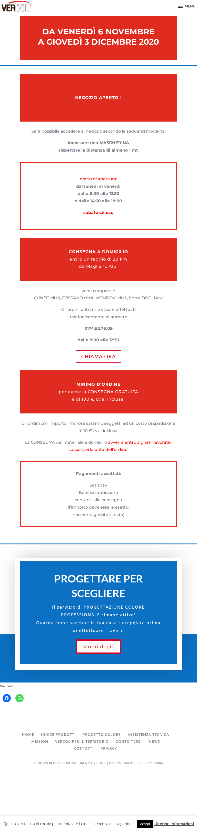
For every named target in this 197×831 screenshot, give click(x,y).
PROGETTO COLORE (102, 734)
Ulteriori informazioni (174, 823)
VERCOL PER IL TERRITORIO (82, 741)
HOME (28, 734)
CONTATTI (84, 748)
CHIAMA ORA (98, 356)
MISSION (39, 741)
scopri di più (98, 646)
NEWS (154, 741)
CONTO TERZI (129, 741)
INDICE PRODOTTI (58, 734)
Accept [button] (145, 824)
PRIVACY (109, 748)
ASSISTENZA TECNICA (148, 734)
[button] (190, 6)
